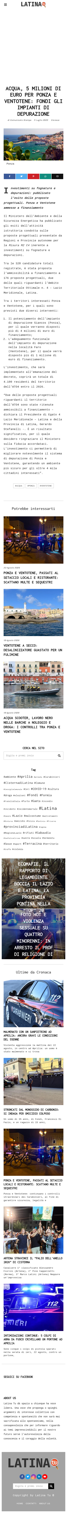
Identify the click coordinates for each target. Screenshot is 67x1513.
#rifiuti (28, 832)
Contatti (31, 1503)
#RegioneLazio (12, 832)
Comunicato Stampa (20, 120)
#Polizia (30, 821)
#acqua (18, 486)
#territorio (50, 843)
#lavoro (7, 816)
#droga (8, 795)
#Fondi (32, 795)
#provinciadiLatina (21, 826)
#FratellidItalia (12, 801)
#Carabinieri (51, 776)
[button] (59, 756)
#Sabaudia (43, 832)
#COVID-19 (38, 789)
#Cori (27, 789)
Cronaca (55, 120)
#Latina (48, 808)
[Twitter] (21, 176)
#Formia (46, 795)
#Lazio (17, 815)
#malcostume (32, 815)
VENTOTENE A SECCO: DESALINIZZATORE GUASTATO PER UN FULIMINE (33, 650)
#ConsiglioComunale (13, 789)
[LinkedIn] (39, 1476)
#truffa (7, 849)
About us (44, 1503)
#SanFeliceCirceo (12, 838)
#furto (25, 801)
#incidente (10, 809)
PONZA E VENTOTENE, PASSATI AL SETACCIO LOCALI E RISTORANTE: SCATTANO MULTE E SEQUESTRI (31, 577)
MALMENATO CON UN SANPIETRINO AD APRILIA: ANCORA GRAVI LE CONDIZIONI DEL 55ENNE (31, 1035)
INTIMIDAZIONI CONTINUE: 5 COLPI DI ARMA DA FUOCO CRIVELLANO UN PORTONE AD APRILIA (33, 1339)
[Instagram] (33, 1476)
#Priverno (51, 821)
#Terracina (32, 843)
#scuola (36, 838)
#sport (17, 843)
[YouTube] (44, 1476)
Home (20, 1503)
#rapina (42, 827)
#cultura (53, 789)
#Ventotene (46, 486)
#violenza (17, 849)
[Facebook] (9, 176)
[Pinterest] (33, 176)
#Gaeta (35, 800)
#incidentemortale (27, 809)
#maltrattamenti (50, 816)
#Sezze (8, 843)
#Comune (39, 782)
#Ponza (31, 486)
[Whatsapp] (45, 176)
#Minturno (8, 821)
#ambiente (10, 776)
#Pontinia (40, 821)
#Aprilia (24, 776)
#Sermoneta (48, 838)
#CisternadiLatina (18, 782)
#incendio (47, 801)
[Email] (57, 176)
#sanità (25, 838)
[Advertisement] (33, 46)
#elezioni (19, 795)
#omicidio (19, 821)
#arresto (38, 777)
